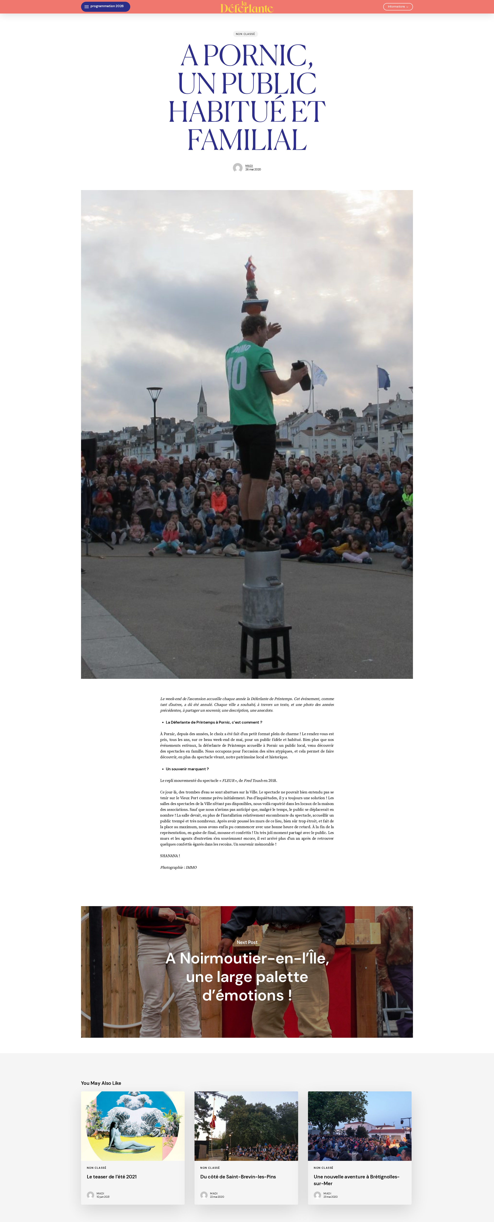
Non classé (245, 34)
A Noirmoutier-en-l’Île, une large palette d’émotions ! (247, 972)
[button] (86, 7)
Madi (249, 165)
